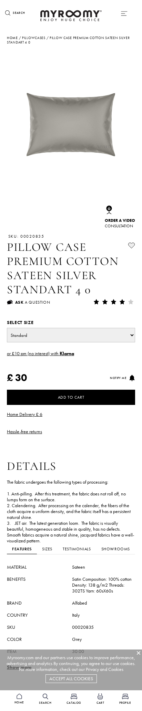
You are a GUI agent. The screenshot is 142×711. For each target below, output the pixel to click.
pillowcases (33, 38)
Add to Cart (71, 397)
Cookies (115, 669)
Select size (20, 322)
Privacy (92, 669)
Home (12, 38)
